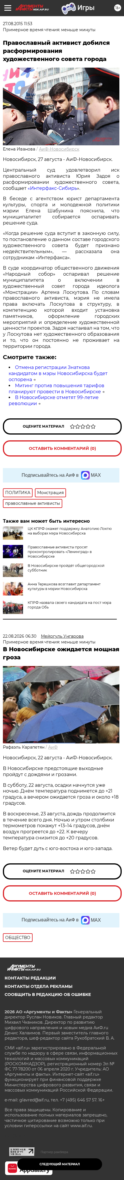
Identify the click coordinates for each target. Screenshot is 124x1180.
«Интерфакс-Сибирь (52, 188)
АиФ (53, 747)
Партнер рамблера (54, 1152)
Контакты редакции (30, 978)
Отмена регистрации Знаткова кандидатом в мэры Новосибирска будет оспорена (58, 373)
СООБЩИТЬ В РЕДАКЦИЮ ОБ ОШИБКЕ (48, 994)
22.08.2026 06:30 (19, 636)
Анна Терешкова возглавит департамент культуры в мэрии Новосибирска (64, 586)
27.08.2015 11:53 (17, 23)
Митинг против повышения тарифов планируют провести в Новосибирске (56, 388)
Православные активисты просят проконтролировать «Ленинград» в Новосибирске (60, 552)
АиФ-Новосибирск (59, 149)
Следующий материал (60, 1164)
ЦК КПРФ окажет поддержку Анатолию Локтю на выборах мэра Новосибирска (70, 530)
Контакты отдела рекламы (38, 986)
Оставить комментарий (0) (62, 448)
